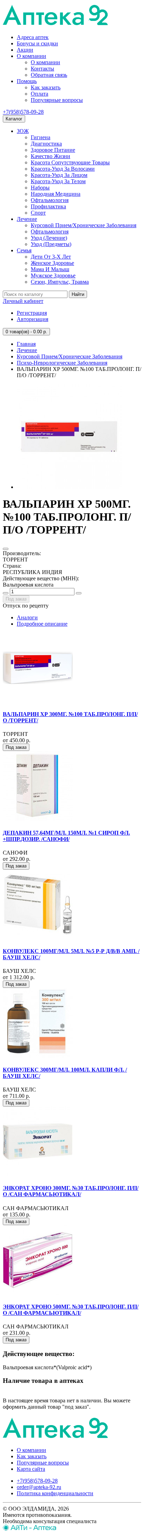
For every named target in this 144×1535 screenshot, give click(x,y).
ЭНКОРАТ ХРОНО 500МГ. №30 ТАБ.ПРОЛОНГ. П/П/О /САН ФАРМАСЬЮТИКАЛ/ (70, 1310)
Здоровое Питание (53, 150)
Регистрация (32, 313)
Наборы (40, 188)
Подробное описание (42, 624)
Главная (26, 344)
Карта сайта (31, 1469)
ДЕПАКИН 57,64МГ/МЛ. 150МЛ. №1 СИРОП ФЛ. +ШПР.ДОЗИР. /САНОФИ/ (66, 836)
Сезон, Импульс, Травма (60, 282)
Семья (24, 250)
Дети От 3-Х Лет (51, 257)
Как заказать (45, 87)
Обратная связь (49, 75)
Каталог (14, 118)
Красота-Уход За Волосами (63, 169)
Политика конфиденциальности (55, 1493)
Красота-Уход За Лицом (59, 175)
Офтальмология (50, 200)
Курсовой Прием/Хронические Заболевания (83, 225)
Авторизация (32, 319)
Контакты (42, 69)
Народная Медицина (55, 194)
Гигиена (40, 137)
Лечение (27, 219)
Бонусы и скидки (37, 43)
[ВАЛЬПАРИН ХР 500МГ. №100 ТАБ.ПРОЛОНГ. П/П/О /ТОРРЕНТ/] (69, 487)
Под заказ (16, 599)
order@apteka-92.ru (39, 1487)
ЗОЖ (23, 131)
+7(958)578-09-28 (23, 112)
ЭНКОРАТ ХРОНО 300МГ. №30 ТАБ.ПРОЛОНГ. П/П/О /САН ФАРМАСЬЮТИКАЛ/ (70, 1191)
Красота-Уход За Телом (58, 181)
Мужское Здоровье (53, 275)
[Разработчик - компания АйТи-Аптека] (29, 1529)
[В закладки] (5, 549)
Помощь (27, 81)
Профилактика (48, 206)
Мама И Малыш (50, 269)
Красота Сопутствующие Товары (70, 162)
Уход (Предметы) (51, 244)
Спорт (38, 213)
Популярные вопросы (57, 100)
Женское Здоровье (52, 263)
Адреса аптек (33, 37)
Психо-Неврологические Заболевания (62, 363)
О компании (31, 56)
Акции (25, 50)
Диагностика (46, 144)
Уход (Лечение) (49, 238)
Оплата (39, 94)
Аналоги (27, 617)
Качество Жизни (50, 156)
